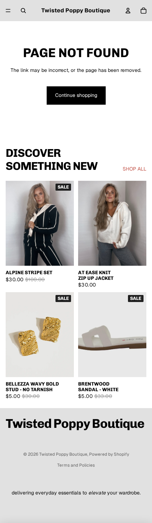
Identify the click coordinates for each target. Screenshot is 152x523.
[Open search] (23, 10)
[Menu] (8, 10)
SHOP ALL (134, 169)
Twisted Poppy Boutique (63, 454)
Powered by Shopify (109, 454)
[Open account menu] (128, 10)
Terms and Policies (76, 465)
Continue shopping (76, 95)
